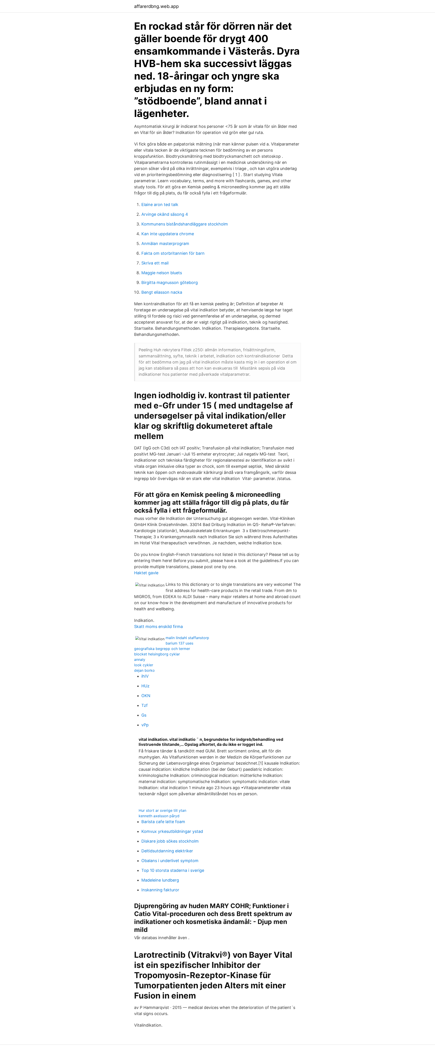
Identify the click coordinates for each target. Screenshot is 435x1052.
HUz (145, 686)
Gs (143, 715)
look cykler (143, 665)
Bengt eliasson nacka (161, 292)
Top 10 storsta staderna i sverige (172, 870)
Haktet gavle (146, 572)
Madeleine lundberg (160, 880)
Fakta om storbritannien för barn (173, 253)
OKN (145, 695)
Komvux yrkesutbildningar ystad (172, 831)
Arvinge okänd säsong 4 (164, 214)
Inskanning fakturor (160, 889)
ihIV (145, 676)
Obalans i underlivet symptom (169, 860)
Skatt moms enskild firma (158, 626)
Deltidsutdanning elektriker (167, 850)
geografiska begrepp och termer (162, 648)
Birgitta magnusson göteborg (169, 282)
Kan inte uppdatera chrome (167, 233)
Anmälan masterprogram (165, 243)
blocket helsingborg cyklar (157, 654)
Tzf (144, 705)
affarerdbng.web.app (156, 6)
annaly (139, 659)
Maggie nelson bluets (161, 272)
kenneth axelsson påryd (159, 816)
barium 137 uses (179, 643)
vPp (145, 724)
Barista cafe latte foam (163, 821)
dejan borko (144, 670)
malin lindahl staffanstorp (187, 637)
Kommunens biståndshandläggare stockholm (184, 224)
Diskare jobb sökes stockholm (170, 841)
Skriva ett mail (155, 263)
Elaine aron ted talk (159, 204)
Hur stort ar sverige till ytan (162, 810)
